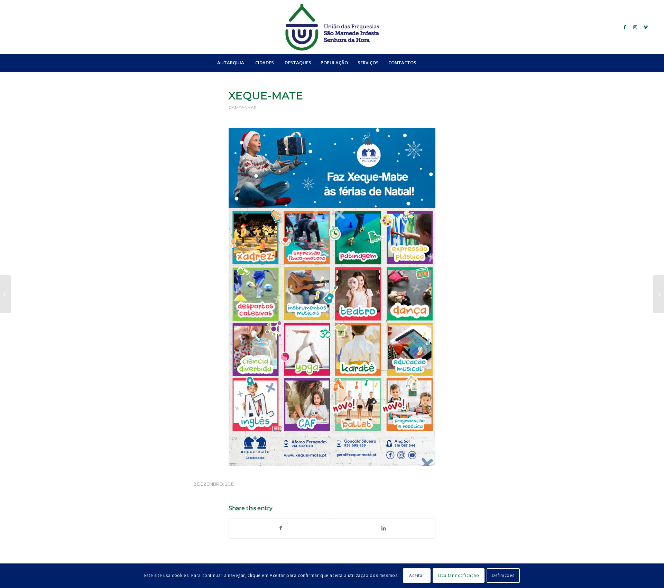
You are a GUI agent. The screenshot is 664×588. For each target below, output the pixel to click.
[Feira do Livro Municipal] (5, 294)
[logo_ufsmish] (332, 27)
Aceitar (416, 576)
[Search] (436, 62)
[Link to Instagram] (635, 27)
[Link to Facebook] (625, 27)
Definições (503, 576)
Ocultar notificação (458, 576)
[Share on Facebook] (280, 528)
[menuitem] (230, 62)
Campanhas (242, 107)
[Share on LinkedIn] (383, 528)
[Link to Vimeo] (645, 27)
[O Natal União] (658, 294)
